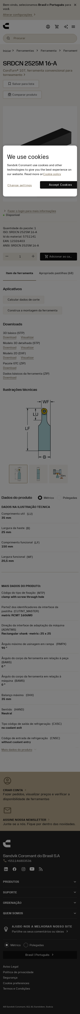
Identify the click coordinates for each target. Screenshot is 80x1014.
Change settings (19, 185)
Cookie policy (52, 174)
